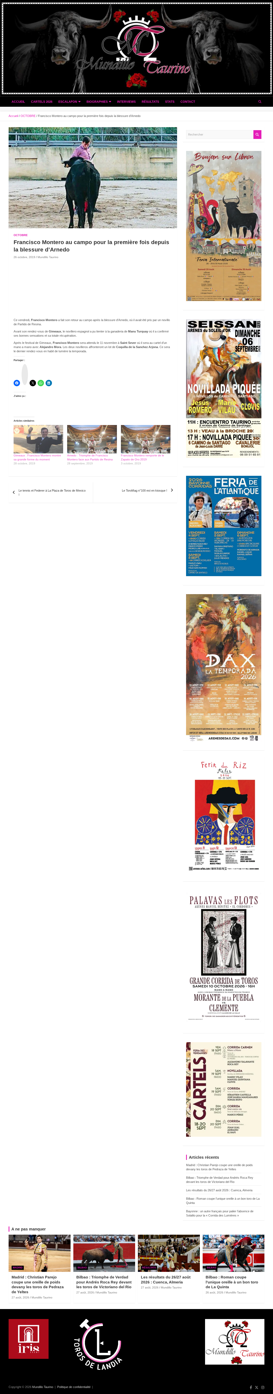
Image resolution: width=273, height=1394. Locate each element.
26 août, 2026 (214, 1292)
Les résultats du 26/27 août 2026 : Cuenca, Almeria (219, 1190)
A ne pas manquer (28, 1229)
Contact (187, 101)
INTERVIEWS (126, 101)
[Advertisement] (93, 290)
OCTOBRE (21, 235)
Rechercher (257, 134)
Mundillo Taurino (48, 257)
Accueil (18, 101)
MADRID (18, 1267)
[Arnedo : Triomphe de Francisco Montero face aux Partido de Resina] (92, 439)
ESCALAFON (67, 101)
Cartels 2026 (41, 101)
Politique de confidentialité (74, 1387)
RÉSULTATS (150, 101)
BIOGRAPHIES (97, 101)
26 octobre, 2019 (24, 257)
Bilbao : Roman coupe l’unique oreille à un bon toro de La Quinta (232, 1282)
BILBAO (82, 1267)
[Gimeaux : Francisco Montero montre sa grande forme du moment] (38, 439)
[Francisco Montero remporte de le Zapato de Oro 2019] (145, 439)
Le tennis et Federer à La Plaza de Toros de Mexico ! (52, 492)
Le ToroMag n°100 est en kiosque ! (144, 490)
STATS (169, 101)
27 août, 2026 (20, 1297)
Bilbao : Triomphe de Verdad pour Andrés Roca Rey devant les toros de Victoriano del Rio (104, 1282)
